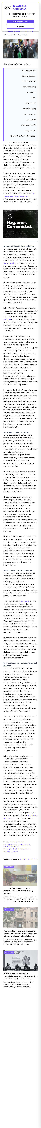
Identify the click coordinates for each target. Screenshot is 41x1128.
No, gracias (20, 27)
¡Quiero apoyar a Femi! (20, 21)
